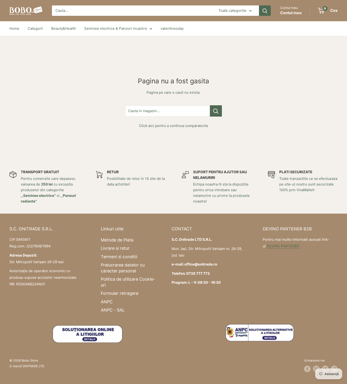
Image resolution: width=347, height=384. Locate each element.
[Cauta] (265, 10)
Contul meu (291, 12)
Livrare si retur (115, 248)
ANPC (107, 301)
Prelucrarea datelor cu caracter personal (123, 267)
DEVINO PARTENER (283, 246)
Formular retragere (119, 293)
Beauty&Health (63, 28)
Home (14, 28)
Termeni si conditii (119, 256)
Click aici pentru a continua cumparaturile (173, 125)
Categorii (35, 28)
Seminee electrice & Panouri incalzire (115, 28)
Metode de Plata (117, 239)
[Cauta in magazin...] (216, 111)
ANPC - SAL (113, 310)
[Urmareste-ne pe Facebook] (307, 369)
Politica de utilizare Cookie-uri (128, 282)
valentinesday (172, 28)
